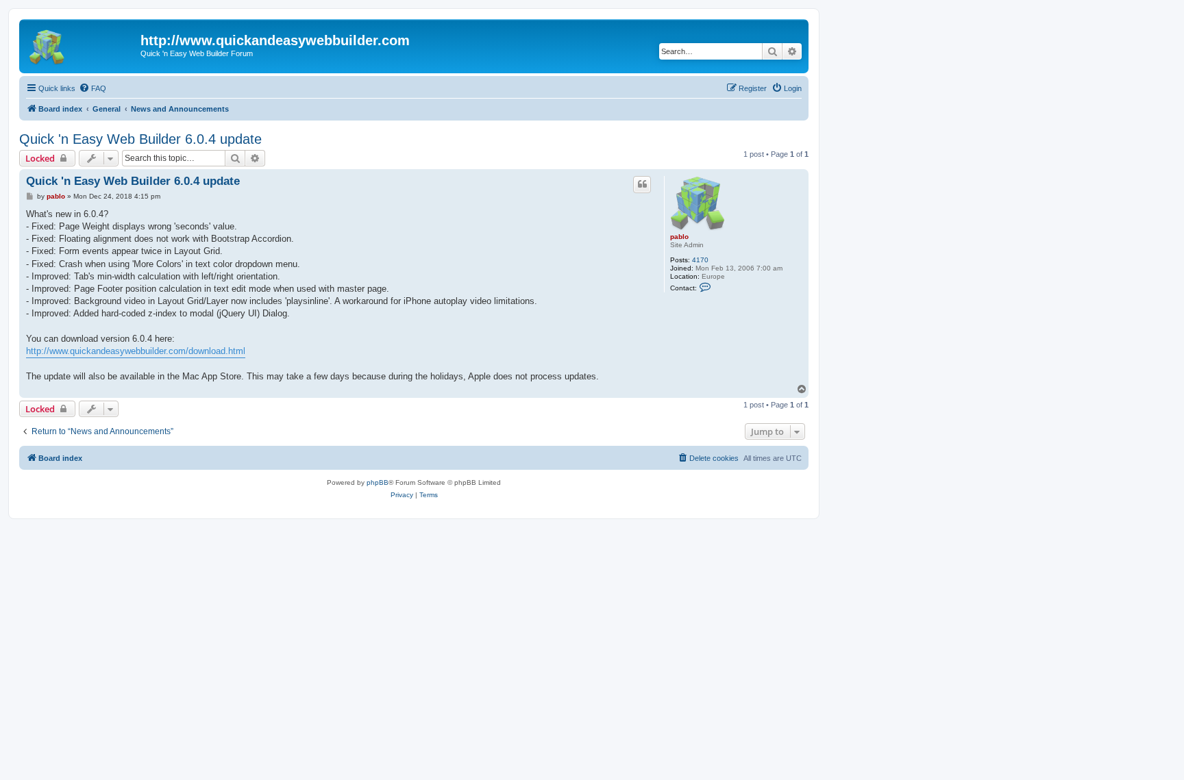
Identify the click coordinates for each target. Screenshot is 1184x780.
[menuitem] (92, 88)
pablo (679, 236)
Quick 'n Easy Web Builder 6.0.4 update (140, 139)
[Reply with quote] (642, 184)
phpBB (377, 482)
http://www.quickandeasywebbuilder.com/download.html (135, 351)
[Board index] (81, 44)
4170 (700, 260)
